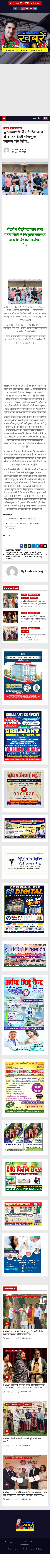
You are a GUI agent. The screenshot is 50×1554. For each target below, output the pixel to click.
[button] (39, 118)
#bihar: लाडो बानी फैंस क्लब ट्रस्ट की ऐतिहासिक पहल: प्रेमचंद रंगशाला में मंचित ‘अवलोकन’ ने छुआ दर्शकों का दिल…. (24, 1388)
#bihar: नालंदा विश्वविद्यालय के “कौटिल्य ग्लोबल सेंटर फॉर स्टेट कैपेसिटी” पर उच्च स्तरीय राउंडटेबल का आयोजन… (25, 1493)
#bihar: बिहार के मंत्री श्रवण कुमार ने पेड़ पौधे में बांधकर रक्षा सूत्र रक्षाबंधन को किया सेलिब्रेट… (34, 603)
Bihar (6, 128)
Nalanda (25, 598)
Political (34, 598)
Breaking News (16, 128)
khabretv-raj (20, 149)
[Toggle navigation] (34, 118)
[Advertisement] (25, 90)
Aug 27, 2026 (26, 621)
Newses (40, 1542)
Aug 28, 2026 (26, 606)
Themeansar (25, 1544)
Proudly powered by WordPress (17, 1542)
